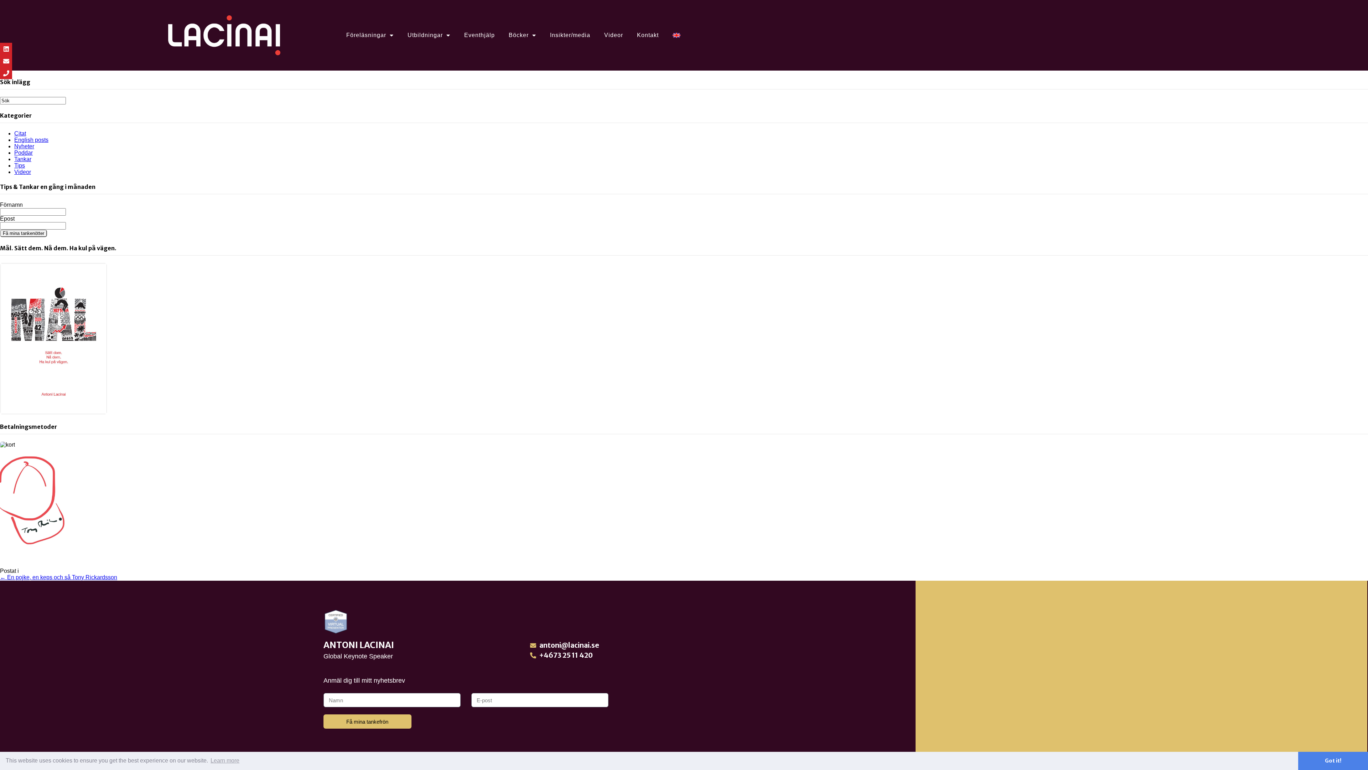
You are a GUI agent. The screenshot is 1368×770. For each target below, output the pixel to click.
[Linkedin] (6, 49)
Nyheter (24, 146)
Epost (7, 219)
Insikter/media (570, 35)
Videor (613, 35)
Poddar (23, 153)
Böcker (519, 35)
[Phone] (6, 73)
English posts (31, 140)
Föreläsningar (366, 35)
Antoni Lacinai (358, 645)
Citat (20, 133)
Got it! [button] (1333, 761)
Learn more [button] (225, 761)
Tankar (22, 159)
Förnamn (11, 205)
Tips (19, 166)
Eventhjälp (479, 35)
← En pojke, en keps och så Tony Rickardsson (58, 577)
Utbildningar (425, 35)
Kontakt (648, 35)
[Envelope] (6, 61)
